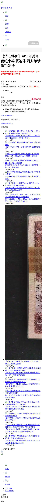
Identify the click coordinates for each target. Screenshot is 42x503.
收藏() (34, 43)
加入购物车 (9, 491)
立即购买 (8, 488)
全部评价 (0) (4, 123)
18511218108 (33, 86)
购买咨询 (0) (10, 123)
